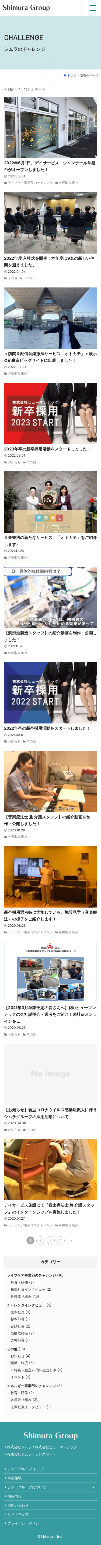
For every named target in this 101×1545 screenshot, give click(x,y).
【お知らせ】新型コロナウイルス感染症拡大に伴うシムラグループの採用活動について (50, 1113)
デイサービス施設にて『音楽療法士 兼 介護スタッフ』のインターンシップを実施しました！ (49, 1208)
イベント (29, 278)
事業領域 (15, 1478)
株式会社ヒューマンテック (56, 1447)
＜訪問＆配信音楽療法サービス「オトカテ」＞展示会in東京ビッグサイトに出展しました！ (50, 357)
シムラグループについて (27, 1487)
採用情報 (15, 1496)
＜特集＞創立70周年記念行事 (34, 1370)
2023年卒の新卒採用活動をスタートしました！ (47, 449)
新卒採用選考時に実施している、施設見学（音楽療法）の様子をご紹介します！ (50, 916)
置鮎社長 (18, 1326)
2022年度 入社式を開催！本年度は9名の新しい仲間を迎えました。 (49, 262)
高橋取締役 (19, 1333)
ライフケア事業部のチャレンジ (30, 182)
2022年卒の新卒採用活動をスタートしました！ (47, 728)
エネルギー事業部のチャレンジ (31, 1386)
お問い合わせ (18, 1505)
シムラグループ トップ (26, 1469)
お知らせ (14, 462)
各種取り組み (68, 182)
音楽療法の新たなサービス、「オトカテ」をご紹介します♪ (50, 541)
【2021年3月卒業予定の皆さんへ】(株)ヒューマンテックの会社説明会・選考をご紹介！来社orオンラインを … (50, 1014)
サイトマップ (18, 1514)
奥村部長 (18, 1340)
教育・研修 (19, 1282)
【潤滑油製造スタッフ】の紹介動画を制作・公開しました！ (50, 636)
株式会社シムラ (19, 1447)
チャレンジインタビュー (26, 1305)
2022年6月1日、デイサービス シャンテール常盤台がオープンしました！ (49, 166)
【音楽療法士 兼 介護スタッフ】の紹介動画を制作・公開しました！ (47, 820)
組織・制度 (19, 1363)
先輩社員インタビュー (28, 1289)
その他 (13, 278)
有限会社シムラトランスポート (31, 1454)
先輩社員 (18, 1312)
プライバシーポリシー (25, 1523)
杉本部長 (18, 1319)
